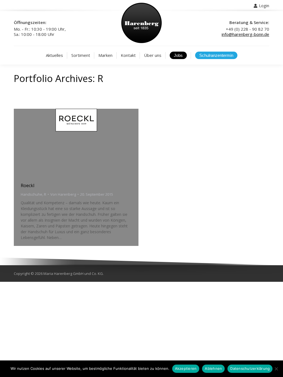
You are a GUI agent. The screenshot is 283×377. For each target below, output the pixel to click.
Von (63, 194)
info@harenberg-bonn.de (245, 34)
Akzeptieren (186, 368)
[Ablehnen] (276, 368)
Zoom (69, 143)
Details (84, 143)
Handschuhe (31, 194)
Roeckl (27, 185)
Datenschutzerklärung (250, 368)
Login (264, 5)
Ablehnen (213, 368)
